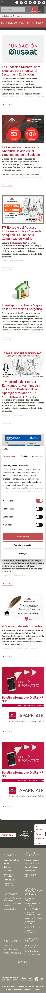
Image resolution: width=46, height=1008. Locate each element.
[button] (8, 835)
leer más (9, 104)
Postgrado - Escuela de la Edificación (12, 899)
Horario (6, 863)
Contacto (37, 990)
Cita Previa (7, 870)
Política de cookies (37, 986)
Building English (9, 909)
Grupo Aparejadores (11, 860)
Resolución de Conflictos (29, 922)
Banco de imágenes (31, 951)
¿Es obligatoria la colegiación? (30, 875)
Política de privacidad (20, 986)
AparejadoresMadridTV (18, 263)
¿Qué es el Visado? (31, 909)
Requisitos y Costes (31, 863)
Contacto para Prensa (32, 954)
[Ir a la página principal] (2, 1)
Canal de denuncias (14, 990)
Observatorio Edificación (8, 875)
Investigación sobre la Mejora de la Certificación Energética (22, 307)
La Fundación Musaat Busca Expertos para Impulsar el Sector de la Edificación (21, 70)
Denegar (23, 553)
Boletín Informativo (10, 949)
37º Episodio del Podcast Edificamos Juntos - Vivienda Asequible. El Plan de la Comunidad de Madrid (21, 232)
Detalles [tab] (24, 456)
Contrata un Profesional (29, 899)
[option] (12, 860)
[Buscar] (22, 9)
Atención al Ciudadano (33, 918)
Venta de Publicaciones (12, 953)
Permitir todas (23, 536)
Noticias (6, 867)
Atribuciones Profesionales (8, 884)
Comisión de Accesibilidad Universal (33, 913)
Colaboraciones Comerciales (30, 932)
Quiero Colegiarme (31, 867)
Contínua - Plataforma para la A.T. (12, 904)
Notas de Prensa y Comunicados (31, 946)
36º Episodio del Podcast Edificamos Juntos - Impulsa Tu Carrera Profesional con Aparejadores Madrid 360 (21, 387)
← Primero (39, 827)
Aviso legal (6, 986)
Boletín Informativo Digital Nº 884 (22, 699)
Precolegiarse (29, 870)
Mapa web (28, 990)
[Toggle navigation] (41, 10)
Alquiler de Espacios (32, 927)
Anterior (39, 834)
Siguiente (40, 838)
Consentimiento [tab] (10, 456)
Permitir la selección (23, 545)
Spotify (32, 263)
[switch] (39, 509)
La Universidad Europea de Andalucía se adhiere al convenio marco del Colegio (21, 150)
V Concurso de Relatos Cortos (22, 626)
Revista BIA (7, 945)
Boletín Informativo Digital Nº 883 (22, 774)
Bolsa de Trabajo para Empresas (32, 904)
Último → (40, 843)
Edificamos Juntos (18, 243)
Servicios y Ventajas (31, 860)
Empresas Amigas (10, 880)
